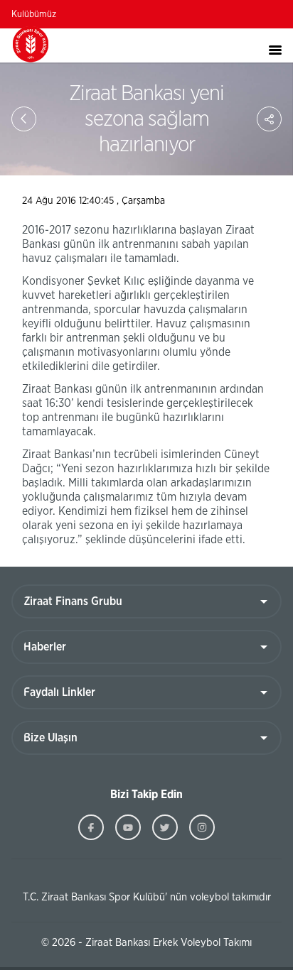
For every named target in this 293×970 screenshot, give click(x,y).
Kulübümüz (33, 14)
